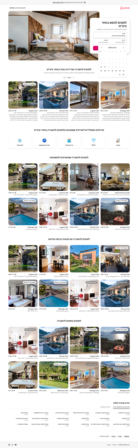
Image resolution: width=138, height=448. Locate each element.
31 (119, 75)
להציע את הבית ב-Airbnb (17, 8)
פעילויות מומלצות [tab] (105, 407)
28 (105, 71)
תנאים (109, 445)
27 (108, 71)
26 (112, 71)
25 (116, 71)
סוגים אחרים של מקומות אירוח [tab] (121, 407)
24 (120, 71)
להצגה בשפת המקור (58, 2)
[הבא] (64, 77)
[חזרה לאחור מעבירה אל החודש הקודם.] (123, 47)
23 (123, 71)
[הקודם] (73, 77)
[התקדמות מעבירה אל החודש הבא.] (101, 47)
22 (101, 67)
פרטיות (114, 445)
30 (123, 75)
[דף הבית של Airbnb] (125, 8)
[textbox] (118, 42)
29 (101, 71)
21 (105, 67)
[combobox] (110, 36)
